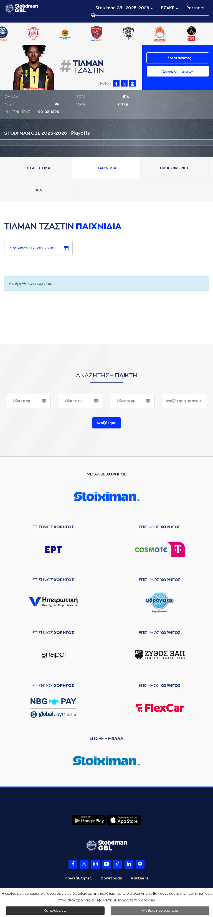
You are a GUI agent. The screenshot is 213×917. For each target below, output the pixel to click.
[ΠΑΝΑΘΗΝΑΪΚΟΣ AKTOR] (65, 34)
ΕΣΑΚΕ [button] (168, 8)
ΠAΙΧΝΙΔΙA (106, 168)
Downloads (111, 878)
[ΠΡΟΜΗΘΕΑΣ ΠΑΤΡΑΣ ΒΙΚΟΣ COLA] (192, 34)
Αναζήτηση (106, 423)
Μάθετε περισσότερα (160, 910)
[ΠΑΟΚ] (128, 34)
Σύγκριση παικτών (178, 71)
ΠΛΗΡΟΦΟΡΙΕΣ (174, 168)
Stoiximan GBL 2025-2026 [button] (122, 8)
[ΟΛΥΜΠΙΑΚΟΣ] (33, 34)
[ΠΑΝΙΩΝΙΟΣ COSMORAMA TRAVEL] (97, 34)
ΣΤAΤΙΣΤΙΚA (38, 168)
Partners (195, 8)
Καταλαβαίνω (55, 910)
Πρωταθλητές (78, 878)
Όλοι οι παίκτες (177, 58)
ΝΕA (38, 190)
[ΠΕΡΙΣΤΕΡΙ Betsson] (160, 34)
